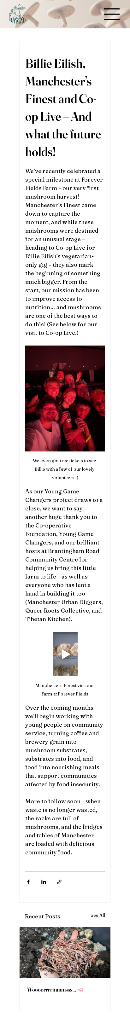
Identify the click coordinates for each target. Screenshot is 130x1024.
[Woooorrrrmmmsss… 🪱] (65, 952)
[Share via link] (59, 882)
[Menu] (112, 14)
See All (98, 915)
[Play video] (65, 654)
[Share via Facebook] (28, 882)
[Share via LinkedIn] (44, 882)
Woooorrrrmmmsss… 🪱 (55, 989)
